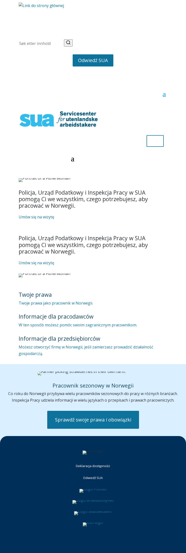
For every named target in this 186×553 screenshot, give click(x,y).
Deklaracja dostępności (93, 466)
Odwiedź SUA (93, 60)
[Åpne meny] (164, 25)
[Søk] (68, 43)
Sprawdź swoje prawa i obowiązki (93, 419)
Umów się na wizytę (36, 217)
